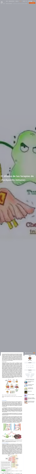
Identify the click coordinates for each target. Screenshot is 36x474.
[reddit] (29, 367)
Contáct (24, 1)
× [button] (10, 461)
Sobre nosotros (11, 1)
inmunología (32, 375)
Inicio (7, 1)
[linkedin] (33, 365)
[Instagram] (30, 1)
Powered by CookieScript (6, 472)
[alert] (6, 467)
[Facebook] (28, 1)
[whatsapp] (27, 367)
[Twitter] (31, 1)
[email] (27, 365)
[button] (6, 467)
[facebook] (29, 365)
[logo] (2, 2)
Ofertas (17, 1)
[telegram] (33, 367)
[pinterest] (31, 367)
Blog (20, 1)
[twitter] (31, 365)
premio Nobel (27, 375)
